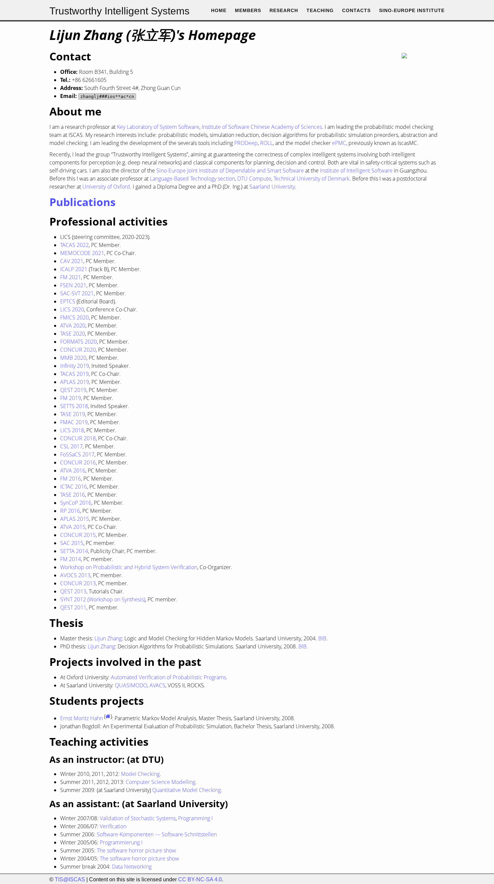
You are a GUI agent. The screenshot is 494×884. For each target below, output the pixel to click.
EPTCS (67, 301)
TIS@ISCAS (70, 879)
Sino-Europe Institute (412, 10)
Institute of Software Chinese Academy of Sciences (262, 127)
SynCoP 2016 (75, 502)
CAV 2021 (71, 261)
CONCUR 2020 (78, 349)
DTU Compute (254, 178)
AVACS (157, 685)
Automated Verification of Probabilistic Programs (168, 677)
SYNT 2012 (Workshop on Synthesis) (102, 599)
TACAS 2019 (74, 374)
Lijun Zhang (108, 638)
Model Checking (140, 774)
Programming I (195, 818)
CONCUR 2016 (78, 462)
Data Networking (132, 866)
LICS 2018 (72, 430)
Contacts (356, 10)
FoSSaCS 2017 (77, 454)
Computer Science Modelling (160, 782)
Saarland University (272, 186)
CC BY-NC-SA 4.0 (200, 879)
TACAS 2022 (74, 245)
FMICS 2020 (74, 317)
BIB (322, 638)
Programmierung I (121, 842)
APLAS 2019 (74, 382)
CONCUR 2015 (78, 535)
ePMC (339, 143)
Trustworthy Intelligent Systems (119, 10)
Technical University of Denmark (311, 178)
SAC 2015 (71, 543)
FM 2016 (70, 478)
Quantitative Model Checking (186, 790)
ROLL (266, 143)
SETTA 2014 (74, 551)
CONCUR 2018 (78, 438)
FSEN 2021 (73, 285)
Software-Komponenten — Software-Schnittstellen (157, 834)
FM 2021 (70, 277)
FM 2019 (70, 398)
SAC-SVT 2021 (77, 293)
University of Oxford (106, 186)
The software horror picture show (136, 850)
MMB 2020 (73, 357)
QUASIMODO (131, 685)
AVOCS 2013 (75, 575)
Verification (113, 826)
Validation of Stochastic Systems (138, 818)
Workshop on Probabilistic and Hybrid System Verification (128, 567)
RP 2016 (70, 510)
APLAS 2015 (74, 519)
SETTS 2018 (74, 406)
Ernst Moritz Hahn (81, 718)
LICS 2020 (72, 309)
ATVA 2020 (72, 325)
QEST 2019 (73, 390)
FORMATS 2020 (78, 341)
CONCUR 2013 (78, 583)
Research (284, 10)
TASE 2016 (72, 494)
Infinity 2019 (74, 366)
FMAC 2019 (74, 422)
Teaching (320, 10)
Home (219, 10)
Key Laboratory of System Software (158, 127)
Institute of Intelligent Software (356, 170)
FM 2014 (70, 559)
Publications (82, 202)
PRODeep (246, 143)
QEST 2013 (73, 591)
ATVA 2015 (72, 527)
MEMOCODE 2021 (82, 253)
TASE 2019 (72, 414)
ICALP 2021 (73, 269)
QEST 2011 (73, 607)
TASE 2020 (72, 333)
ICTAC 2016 (73, 486)
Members (248, 10)
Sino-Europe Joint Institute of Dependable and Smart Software (230, 170)
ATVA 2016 (72, 470)
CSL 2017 (71, 446)
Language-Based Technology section (192, 178)
